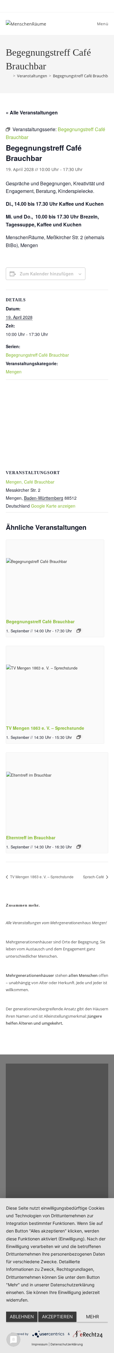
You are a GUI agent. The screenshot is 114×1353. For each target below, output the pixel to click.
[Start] (8, 76)
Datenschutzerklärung (66, 1344)
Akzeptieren (57, 1317)
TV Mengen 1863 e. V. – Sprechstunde (45, 728)
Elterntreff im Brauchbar (30, 837)
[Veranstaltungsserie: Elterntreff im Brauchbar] (79, 846)
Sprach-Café (94, 876)
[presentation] (55, 577)
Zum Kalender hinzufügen (47, 274)
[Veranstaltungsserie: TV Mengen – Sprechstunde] (79, 737)
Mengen (14, 372)
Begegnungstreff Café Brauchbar (82, 76)
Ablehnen (22, 1317)
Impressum (40, 1344)
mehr (92, 1317)
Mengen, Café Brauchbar (30, 482)
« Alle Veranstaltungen (32, 112)
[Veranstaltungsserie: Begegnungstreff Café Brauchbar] (79, 630)
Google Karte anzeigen (53, 506)
